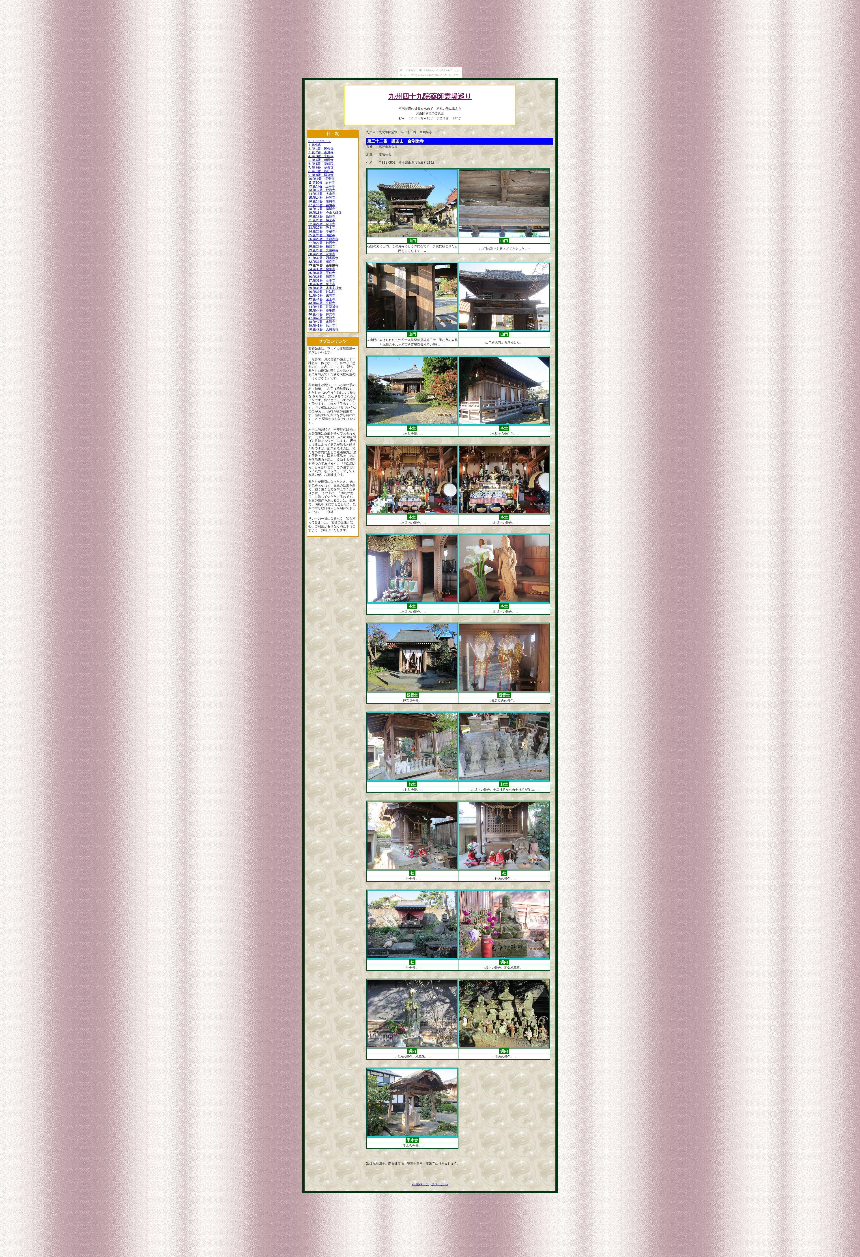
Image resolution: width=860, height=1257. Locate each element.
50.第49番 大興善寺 (323, 329)
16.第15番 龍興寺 (321, 201)
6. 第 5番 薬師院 (320, 163)
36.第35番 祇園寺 (321, 276)
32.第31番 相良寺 (321, 261)
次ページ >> (439, 1184)
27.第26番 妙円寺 (321, 243)
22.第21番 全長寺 (321, 224)
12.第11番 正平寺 (321, 186)
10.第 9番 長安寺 (321, 178)
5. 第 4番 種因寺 (320, 160)
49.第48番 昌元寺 (321, 325)
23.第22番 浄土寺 (321, 227)
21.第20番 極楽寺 (321, 220)
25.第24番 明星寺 (321, 235)
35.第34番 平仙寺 (321, 273)
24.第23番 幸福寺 (321, 231)
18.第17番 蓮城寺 (321, 209)
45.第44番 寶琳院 (321, 310)
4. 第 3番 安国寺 (320, 156)
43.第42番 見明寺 (321, 303)
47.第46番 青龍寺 (321, 318)
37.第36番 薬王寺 (321, 280)
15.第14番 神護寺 (321, 197)
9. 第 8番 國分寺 (320, 175)
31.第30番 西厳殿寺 (323, 258)
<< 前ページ (420, 1184)
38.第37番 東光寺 (321, 284)
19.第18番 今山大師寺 (325, 212)
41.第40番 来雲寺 (321, 295)
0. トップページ (319, 141)
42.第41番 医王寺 (321, 299)
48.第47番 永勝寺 (321, 321)
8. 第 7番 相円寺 (320, 171)
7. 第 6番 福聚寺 (320, 167)
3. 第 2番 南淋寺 (320, 152)
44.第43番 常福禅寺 (323, 306)
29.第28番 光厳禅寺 (323, 250)
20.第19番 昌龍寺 (321, 216)
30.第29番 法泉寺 (321, 254)
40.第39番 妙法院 (321, 291)
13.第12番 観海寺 (321, 190)
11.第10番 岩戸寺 (321, 182)
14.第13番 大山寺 (321, 193)
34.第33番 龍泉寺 (321, 269)
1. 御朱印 (314, 145)
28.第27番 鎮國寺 (321, 246)
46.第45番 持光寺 (321, 314)
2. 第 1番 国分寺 (320, 148)
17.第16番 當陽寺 (321, 205)
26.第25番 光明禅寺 (323, 239)
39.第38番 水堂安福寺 (325, 288)
